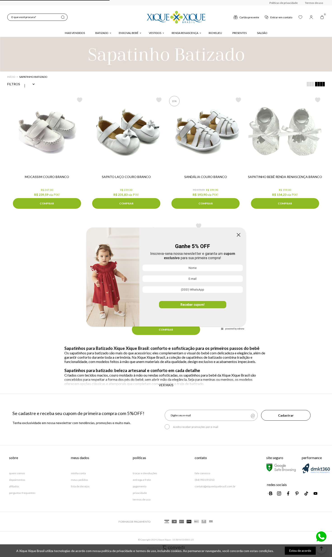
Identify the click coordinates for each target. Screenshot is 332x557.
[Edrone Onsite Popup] (166, 278)
